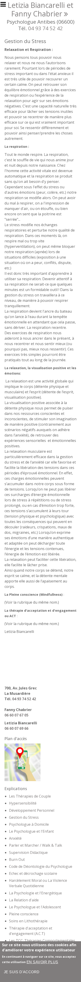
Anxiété (15, 838)
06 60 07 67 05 (16, 715)
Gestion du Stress (24, 817)
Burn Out (17, 859)
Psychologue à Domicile (29, 824)
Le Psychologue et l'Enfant (31, 831)
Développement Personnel (31, 810)
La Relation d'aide (24, 900)
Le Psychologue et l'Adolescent (35, 907)
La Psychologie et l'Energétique (35, 893)
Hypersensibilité (22, 803)
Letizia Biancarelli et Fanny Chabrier (40, 9)
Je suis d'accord (22, 972)
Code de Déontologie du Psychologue (40, 866)
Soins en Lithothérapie (28, 920)
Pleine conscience (23, 914)
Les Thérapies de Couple (30, 796)
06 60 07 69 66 (16, 728)
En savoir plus (42, 962)
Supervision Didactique (28, 852)
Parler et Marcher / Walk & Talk (35, 845)
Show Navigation (5, 6)
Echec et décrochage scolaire (33, 873)
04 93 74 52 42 (45, 28)
